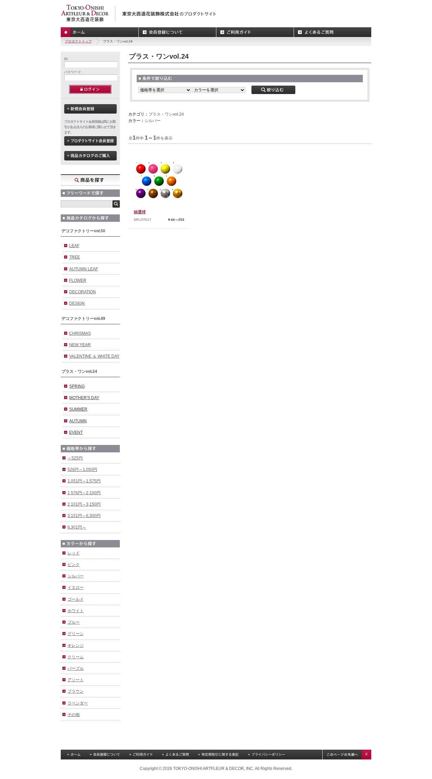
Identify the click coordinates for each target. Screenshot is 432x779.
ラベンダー (78, 703)
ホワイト (76, 610)
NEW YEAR (80, 344)
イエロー (76, 587)
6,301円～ (77, 527)
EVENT (76, 432)
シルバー (76, 576)
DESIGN (77, 303)
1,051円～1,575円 (84, 481)
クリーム (76, 657)
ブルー (74, 622)
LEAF (74, 245)
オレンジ (76, 645)
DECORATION (82, 292)
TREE (74, 257)
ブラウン (76, 691)
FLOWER (77, 280)
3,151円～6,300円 (84, 515)
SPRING (77, 386)
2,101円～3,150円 (84, 504)
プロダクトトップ (78, 41)
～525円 (75, 458)
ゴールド (76, 599)
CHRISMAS (80, 333)
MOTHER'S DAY (84, 397)
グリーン (76, 633)
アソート (76, 680)
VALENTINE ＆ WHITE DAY (94, 356)
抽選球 (140, 212)
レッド (74, 553)
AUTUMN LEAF (83, 269)
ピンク (74, 564)
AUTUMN (78, 421)
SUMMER (78, 409)
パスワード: (73, 72)
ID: (66, 59)
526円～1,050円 (82, 469)
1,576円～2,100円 (84, 492)
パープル (76, 668)
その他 (74, 714)
